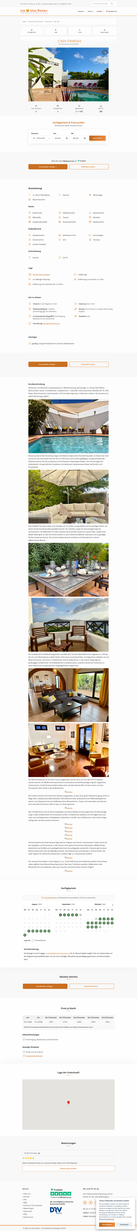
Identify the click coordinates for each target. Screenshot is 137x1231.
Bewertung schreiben (68, 1168)
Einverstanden (107, 1224)
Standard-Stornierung (51, 323)
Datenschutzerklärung (106, 1219)
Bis (72, 133)
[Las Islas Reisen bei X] (91, 1203)
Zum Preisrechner (50, 898)
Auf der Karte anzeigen (41, 274)
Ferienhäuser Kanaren (35, 21)
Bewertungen (105, 32)
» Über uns (26, 1194)
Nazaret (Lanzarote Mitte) (68, 44)
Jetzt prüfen (97, 138)
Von (54, 133)
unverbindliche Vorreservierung (58, 953)
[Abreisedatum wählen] (85, 138)
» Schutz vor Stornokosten (32, 1205)
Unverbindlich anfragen (47, 167)
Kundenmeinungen (30, 1153)
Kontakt (99, 11)
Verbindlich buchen (88, 167)
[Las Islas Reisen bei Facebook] (85, 1203)
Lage (55, 32)
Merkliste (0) (112, 11)
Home (24, 21)
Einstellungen (124, 1224)
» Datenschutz (27, 1217)
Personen (34, 133)
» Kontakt (25, 1197)
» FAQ (24, 1199)
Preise (80, 32)
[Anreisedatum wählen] (67, 138)
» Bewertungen (28, 1208)
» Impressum (27, 1211)
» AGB (24, 1214)
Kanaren (81, 11)
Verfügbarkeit (32, 32)
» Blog (24, 1202)
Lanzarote (48, 21)
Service (90, 11)
